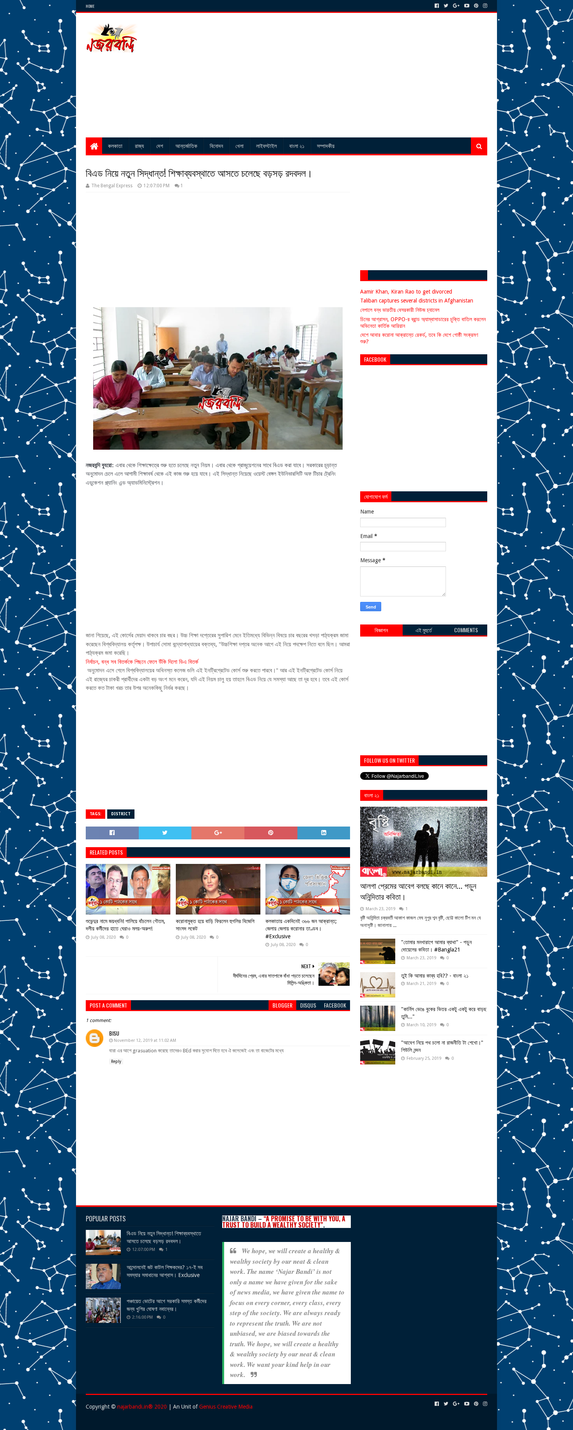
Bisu (114, 1033)
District (121, 814)
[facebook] (436, 6)
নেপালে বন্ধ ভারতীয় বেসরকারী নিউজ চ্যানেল (399, 310)
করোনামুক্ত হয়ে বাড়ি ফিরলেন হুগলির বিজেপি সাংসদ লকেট (215, 925)
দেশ (159, 145)
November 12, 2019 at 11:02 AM (145, 1040)
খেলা (239, 145)
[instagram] (484, 6)
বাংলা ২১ (296, 145)
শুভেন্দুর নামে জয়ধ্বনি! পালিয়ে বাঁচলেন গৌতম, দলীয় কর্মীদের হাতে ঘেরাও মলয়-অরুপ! (125, 925)
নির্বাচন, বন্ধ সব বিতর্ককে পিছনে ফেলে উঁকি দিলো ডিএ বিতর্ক (142, 661)
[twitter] (446, 6)
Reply (116, 1061)
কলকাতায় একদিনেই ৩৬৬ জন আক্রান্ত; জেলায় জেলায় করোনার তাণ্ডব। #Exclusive (301, 928)
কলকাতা (115, 145)
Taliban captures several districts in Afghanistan (416, 300)
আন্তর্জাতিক (186, 145)
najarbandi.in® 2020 (142, 1407)
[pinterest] (476, 6)
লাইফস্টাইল (266, 145)
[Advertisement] (345, 75)
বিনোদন (216, 145)
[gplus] (456, 6)
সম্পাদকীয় (325, 145)
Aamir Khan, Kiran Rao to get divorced (406, 291)
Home (90, 6)
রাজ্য (139, 145)
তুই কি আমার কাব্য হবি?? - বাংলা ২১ (435, 976)
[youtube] (467, 6)
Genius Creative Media (226, 1407)
